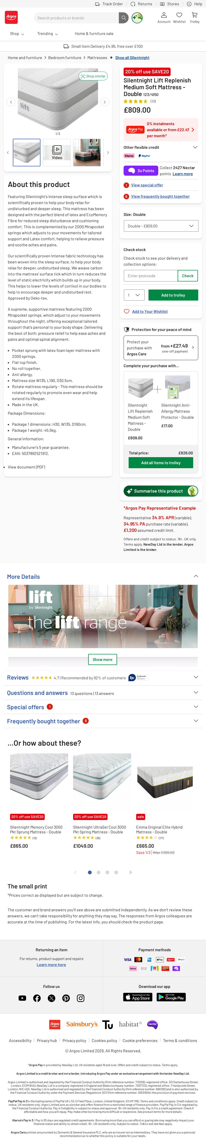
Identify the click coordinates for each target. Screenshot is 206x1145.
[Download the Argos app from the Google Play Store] (171, 1000)
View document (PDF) (26, 466)
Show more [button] (103, 659)
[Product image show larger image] (103, 616)
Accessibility (20, 1040)
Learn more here (51, 964)
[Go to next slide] (104, 102)
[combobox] (76, 17)
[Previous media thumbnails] (8, 152)
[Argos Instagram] (81, 998)
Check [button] (187, 275)
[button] (93, 76)
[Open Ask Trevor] (137, 17)
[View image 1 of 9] (26, 152)
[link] (161, 183)
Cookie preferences (140, 1040)
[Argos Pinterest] (66, 998)
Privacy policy (74, 1040)
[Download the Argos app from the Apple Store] (137, 1000)
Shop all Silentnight (132, 57)
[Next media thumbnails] (108, 152)
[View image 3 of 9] (86, 152)
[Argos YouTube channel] (22, 998)
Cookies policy (104, 1040)
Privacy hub (47, 1040)
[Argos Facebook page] (37, 998)
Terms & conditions (180, 1040)
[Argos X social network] (51, 998)
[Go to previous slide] (11, 102)
